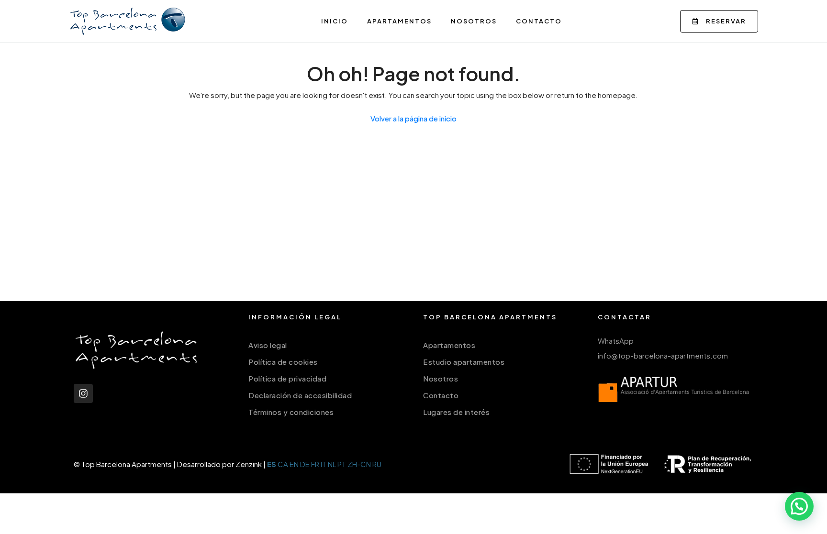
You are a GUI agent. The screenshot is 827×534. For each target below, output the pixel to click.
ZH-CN (359, 464)
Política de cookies (283, 361)
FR (315, 464)
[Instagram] (83, 393)
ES (271, 464)
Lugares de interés (456, 411)
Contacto (539, 21)
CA (283, 464)
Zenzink (248, 464)
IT (323, 464)
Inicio (334, 21)
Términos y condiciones (291, 411)
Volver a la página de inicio (413, 118)
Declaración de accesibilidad (300, 395)
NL (332, 464)
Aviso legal (267, 344)
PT (341, 464)
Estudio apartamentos (463, 361)
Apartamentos (399, 21)
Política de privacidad (287, 378)
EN (294, 464)
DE (305, 464)
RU (376, 464)
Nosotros (474, 21)
